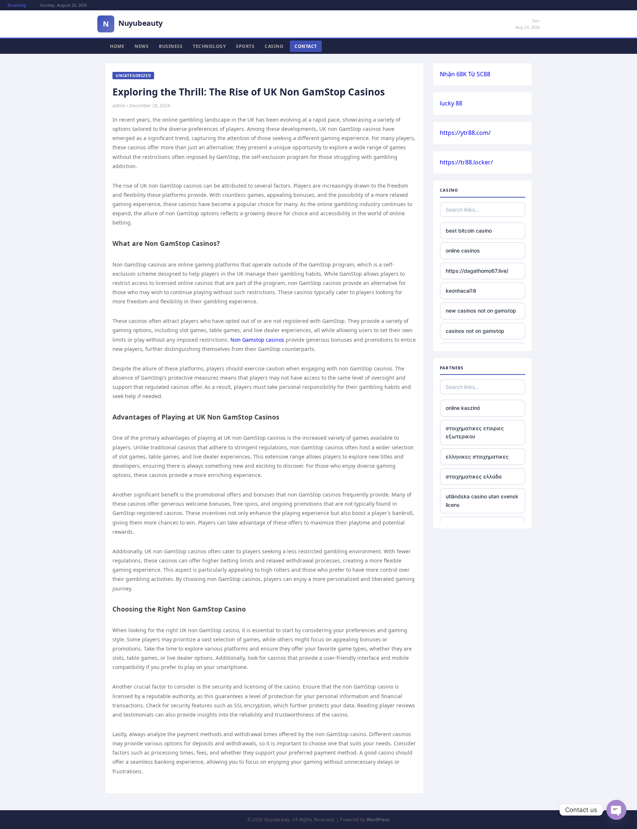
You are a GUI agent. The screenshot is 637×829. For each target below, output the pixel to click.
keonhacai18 (461, 291)
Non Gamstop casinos (257, 339)
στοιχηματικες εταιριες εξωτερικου (475, 432)
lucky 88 (451, 103)
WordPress (378, 819)
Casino (274, 46)
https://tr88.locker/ (466, 162)
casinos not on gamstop (475, 331)
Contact (306, 46)
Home (117, 46)
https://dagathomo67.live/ (477, 271)
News (142, 46)
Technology (209, 46)
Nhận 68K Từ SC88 (465, 74)
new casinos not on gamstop (481, 310)
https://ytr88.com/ (465, 133)
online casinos (463, 250)
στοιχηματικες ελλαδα (474, 476)
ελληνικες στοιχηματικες (477, 456)
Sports (245, 46)
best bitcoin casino (469, 230)
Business (170, 46)
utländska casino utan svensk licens (482, 500)
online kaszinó (463, 408)
